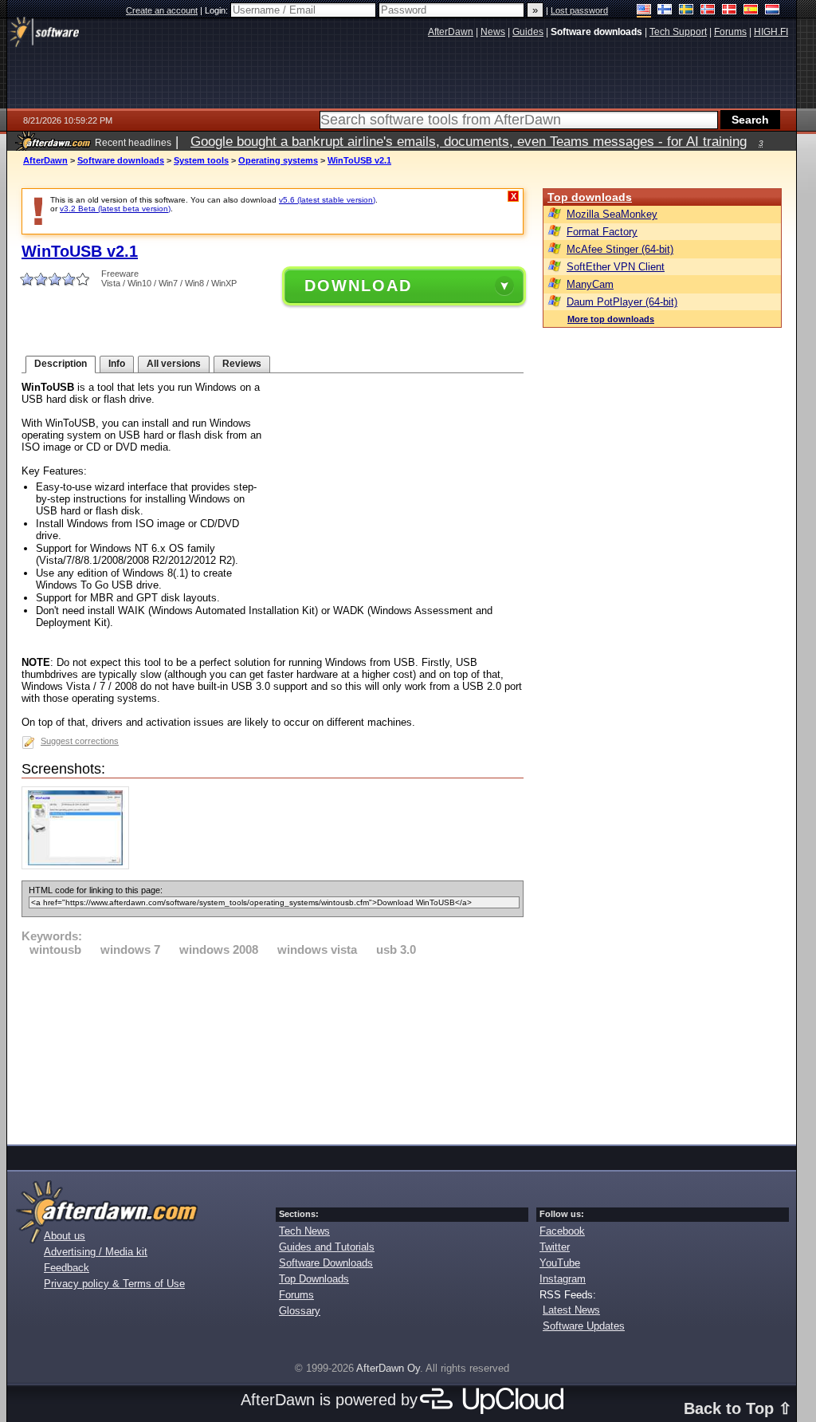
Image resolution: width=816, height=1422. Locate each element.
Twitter (554, 1247)
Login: (217, 10)
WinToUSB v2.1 (359, 160)
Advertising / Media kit (95, 1252)
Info (116, 363)
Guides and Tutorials (327, 1247)
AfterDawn (45, 160)
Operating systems (278, 160)
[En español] (751, 11)
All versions (174, 363)
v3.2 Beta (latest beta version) (115, 208)
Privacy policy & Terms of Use (114, 1284)
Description (60, 363)
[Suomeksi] (665, 11)
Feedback (66, 1268)
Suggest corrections (80, 741)
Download (358, 285)
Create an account (162, 10)
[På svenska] (686, 11)
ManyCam (590, 284)
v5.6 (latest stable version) (327, 199)
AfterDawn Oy (388, 1368)
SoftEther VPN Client (616, 267)
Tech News (304, 1231)
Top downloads (589, 197)
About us (64, 1236)
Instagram (562, 1279)
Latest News (571, 1310)
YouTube (559, 1263)
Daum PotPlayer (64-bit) (622, 302)
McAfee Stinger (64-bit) (620, 249)
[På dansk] (729, 11)
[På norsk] (708, 11)
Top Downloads (314, 1279)
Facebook (562, 1231)
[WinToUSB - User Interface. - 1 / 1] (79, 866)
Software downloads (120, 160)
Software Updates (584, 1326)
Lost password (579, 10)
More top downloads (610, 319)
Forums (296, 1295)
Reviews (241, 363)
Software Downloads (326, 1263)
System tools (201, 160)
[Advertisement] (273, 1048)
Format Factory (602, 232)
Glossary (299, 1311)
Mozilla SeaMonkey (612, 214)
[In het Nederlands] (772, 11)
